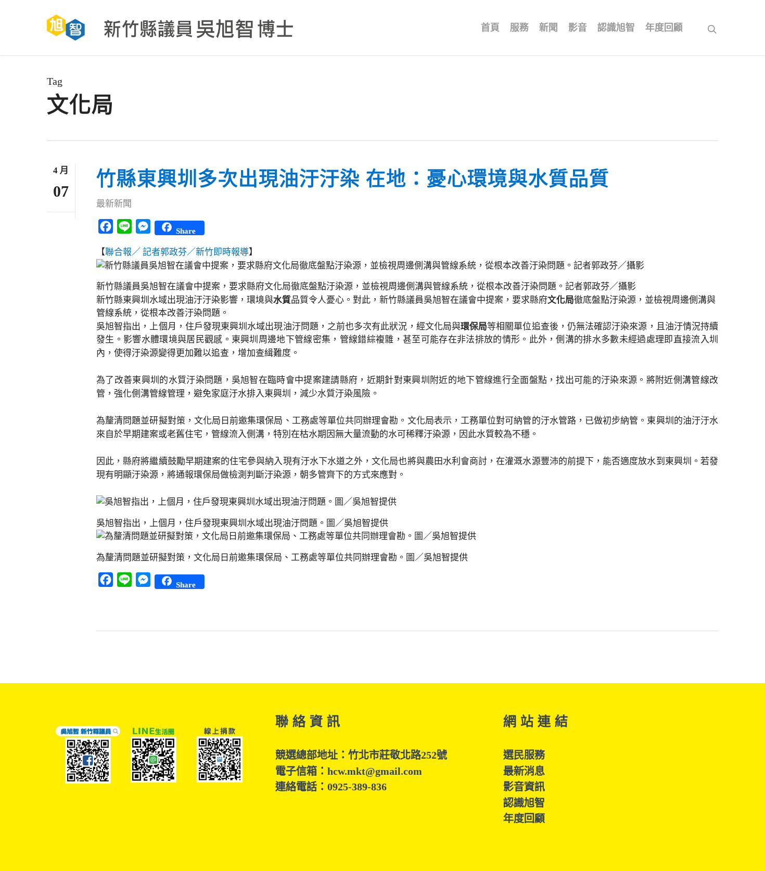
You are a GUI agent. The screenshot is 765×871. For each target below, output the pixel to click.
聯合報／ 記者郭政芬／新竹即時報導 (177, 252)
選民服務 (524, 755)
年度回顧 (524, 818)
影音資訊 (524, 786)
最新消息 (524, 771)
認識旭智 (524, 803)
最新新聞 (114, 204)
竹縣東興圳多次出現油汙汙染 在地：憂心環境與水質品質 (352, 178)
